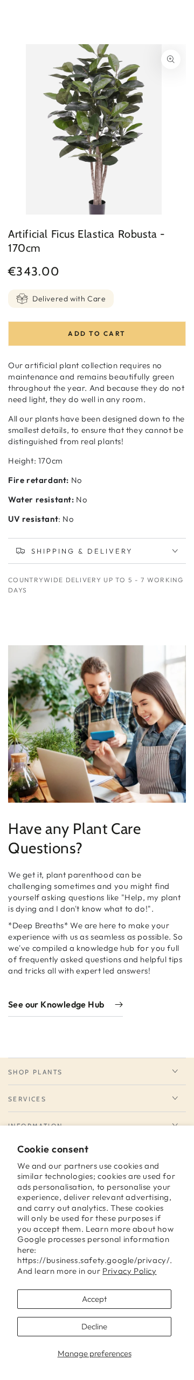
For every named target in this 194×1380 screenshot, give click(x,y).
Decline (94, 1326)
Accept (94, 1299)
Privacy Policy (129, 1271)
